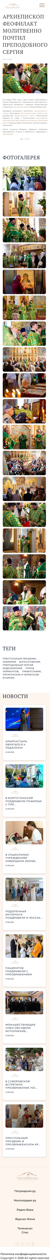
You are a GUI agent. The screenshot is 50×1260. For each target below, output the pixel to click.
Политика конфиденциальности (23, 1254)
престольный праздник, (20, 658)
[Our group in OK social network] (32, 1244)
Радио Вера (25, 1209)
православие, (32, 671)
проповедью (8, 134)
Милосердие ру (25, 1200)
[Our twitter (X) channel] (23, 1244)
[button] (24, 178)
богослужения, (30, 662)
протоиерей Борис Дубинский (33, 113)
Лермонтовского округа (25, 116)
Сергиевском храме (21, 107)
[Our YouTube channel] (28, 1244)
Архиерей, (10, 662)
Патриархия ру (25, 1191)
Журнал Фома (25, 1219)
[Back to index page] (12, 8)
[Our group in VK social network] (17, 1244)
